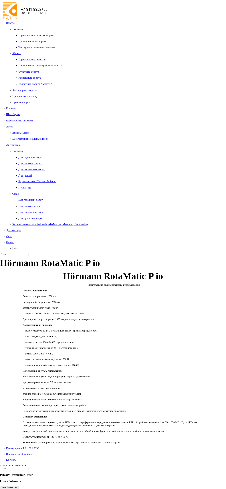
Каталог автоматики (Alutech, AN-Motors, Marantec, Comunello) (50, 224)
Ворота (10, 22)
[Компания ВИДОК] (113, 9)
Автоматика (13, 144)
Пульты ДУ (25, 187)
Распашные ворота (29, 77)
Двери (10, 126)
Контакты (11, 459)
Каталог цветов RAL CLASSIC (22, 448)
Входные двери (21, 132)
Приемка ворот (21, 102)
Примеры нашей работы (19, 454)
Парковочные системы (19, 120)
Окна (9, 236)
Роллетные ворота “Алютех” (35, 83)
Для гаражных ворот (30, 157)
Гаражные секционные (32, 59)
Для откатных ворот (30, 163)
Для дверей (25, 175)
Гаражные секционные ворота (36, 35)
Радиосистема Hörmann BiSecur (37, 181)
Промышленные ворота (32, 41)
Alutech (16, 53)
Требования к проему (25, 96)
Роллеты (11, 108)
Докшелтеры (13, 230)
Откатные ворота (28, 71)
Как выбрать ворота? (24, 90)
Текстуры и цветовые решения (36, 47)
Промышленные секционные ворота (40, 65)
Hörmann (17, 150)
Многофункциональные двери (30, 138)
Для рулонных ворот (30, 218)
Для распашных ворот (31, 169)
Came (15, 193)
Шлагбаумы (13, 114)
